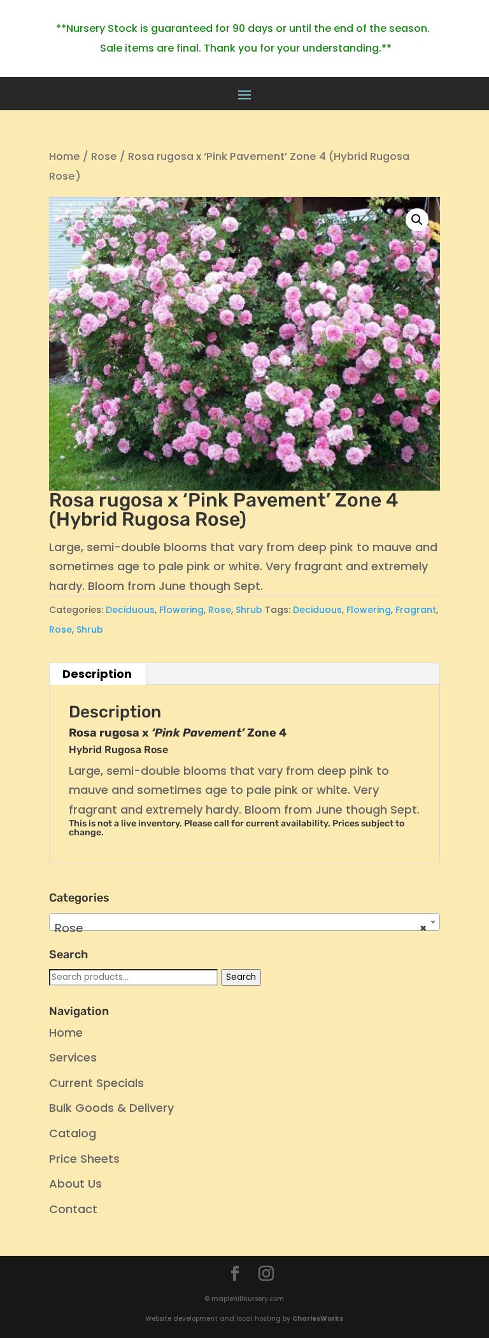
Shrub (249, 609)
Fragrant (415, 609)
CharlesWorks (317, 1318)
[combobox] (244, 922)
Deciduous (130, 609)
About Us (75, 1183)
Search (241, 977)
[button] (417, 219)
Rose (104, 156)
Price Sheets (84, 1159)
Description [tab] (97, 674)
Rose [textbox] (241, 928)
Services (73, 1057)
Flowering (181, 609)
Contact (73, 1209)
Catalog (72, 1133)
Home (64, 156)
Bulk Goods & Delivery (111, 1108)
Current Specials (96, 1083)
